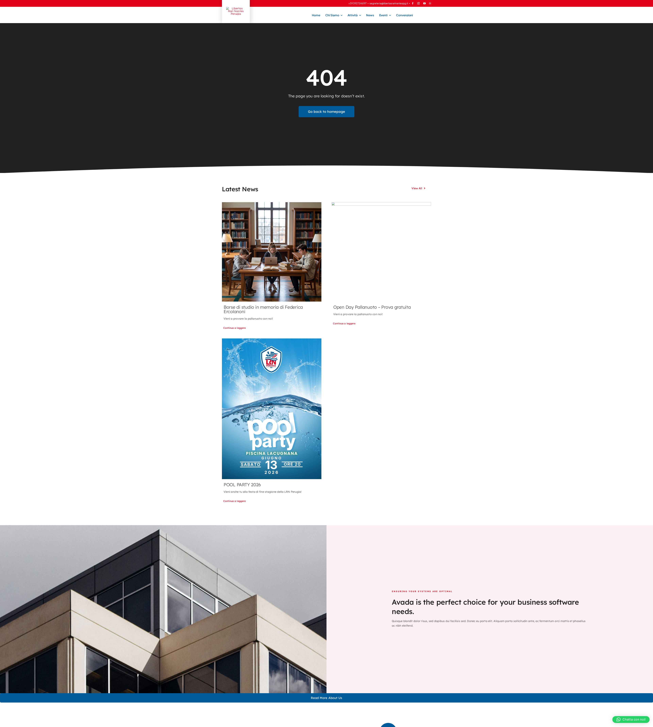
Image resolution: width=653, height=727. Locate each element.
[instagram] (418, 3)
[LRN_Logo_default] (236, 8)
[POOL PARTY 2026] (271, 408)
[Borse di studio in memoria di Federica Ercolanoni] (271, 252)
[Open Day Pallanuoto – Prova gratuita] (381, 252)
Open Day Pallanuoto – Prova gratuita (372, 307)
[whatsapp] (430, 3)
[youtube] (424, 3)
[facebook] (413, 3)
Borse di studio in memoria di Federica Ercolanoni (263, 309)
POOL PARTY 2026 (242, 484)
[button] (631, 719)
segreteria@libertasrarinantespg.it (389, 3)
